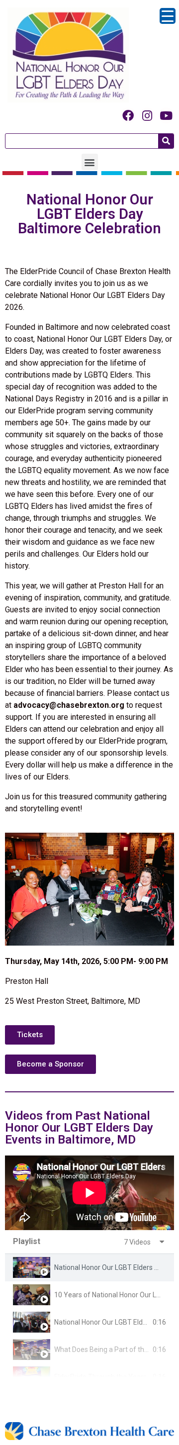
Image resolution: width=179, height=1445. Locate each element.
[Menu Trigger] (168, 16)
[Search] (166, 141)
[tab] (89, 1267)
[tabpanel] (89, 1193)
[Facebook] (128, 115)
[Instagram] (147, 115)
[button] (90, 162)
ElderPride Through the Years (100, 1377)
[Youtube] (166, 115)
